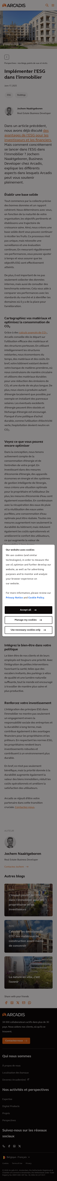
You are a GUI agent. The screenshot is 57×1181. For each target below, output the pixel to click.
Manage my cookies (26, 620)
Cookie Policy (36, 598)
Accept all (25, 610)
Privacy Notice (14, 598)
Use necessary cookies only (25, 630)
